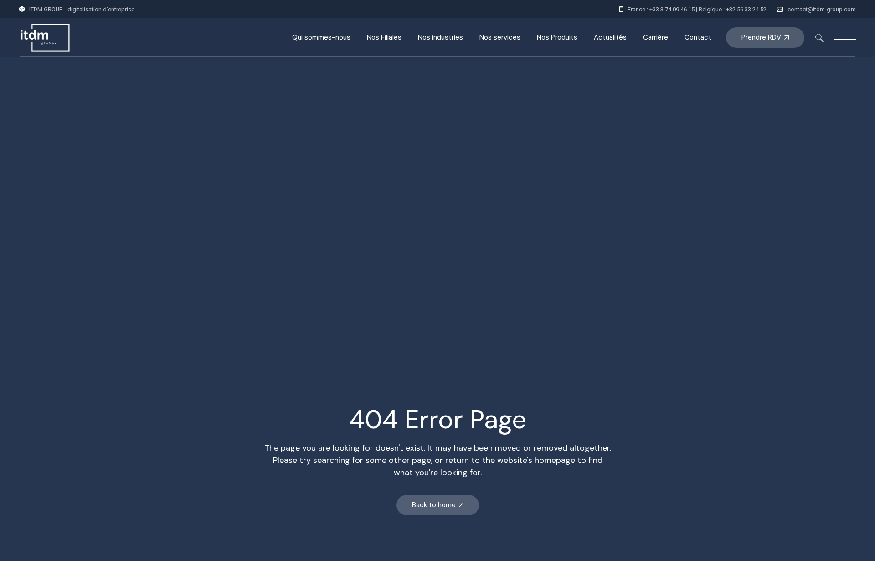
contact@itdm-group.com (822, 9)
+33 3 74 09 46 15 (672, 9)
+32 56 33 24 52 (746, 9)
